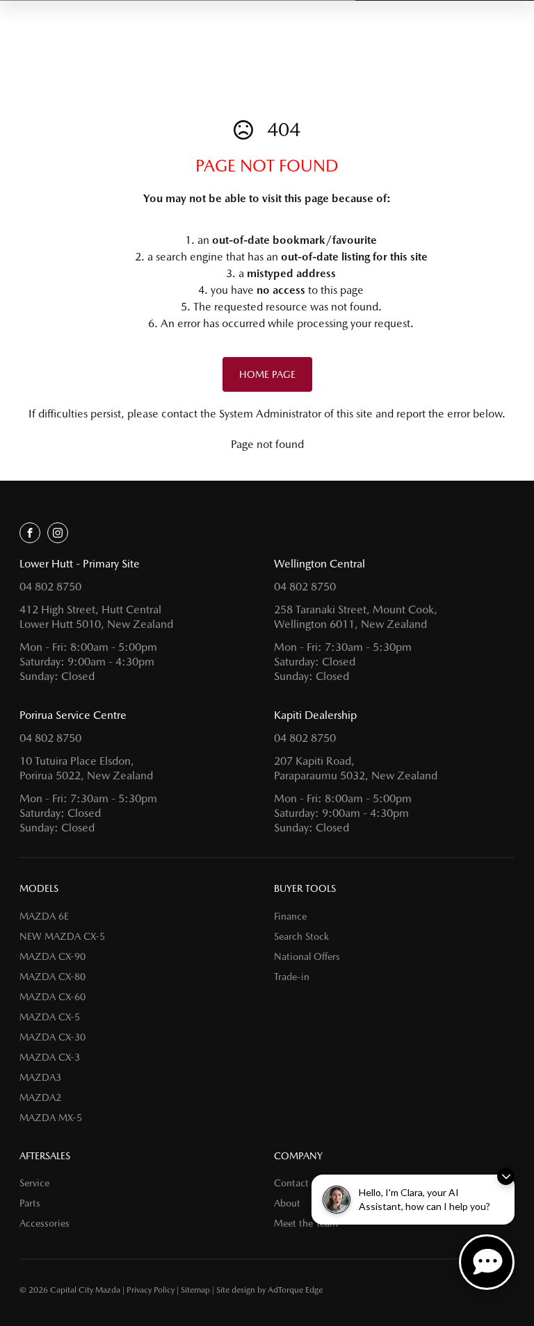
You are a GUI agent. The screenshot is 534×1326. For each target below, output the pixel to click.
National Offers (307, 956)
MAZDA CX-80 (52, 976)
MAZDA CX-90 (52, 956)
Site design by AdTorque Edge (269, 1290)
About (287, 1203)
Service (34, 1182)
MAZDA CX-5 (49, 1016)
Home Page (267, 374)
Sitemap (195, 1290)
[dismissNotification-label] (506, 1176)
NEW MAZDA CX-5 (62, 936)
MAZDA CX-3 (49, 1057)
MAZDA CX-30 (52, 1037)
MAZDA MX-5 (50, 1117)
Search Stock (301, 936)
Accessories (44, 1223)
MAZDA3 (40, 1077)
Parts (29, 1203)
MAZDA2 (40, 1097)
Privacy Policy (151, 1290)
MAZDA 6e (44, 916)
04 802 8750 (50, 586)
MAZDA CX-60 (52, 996)
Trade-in (291, 976)
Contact (291, 1182)
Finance (290, 916)
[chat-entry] (487, 1262)
